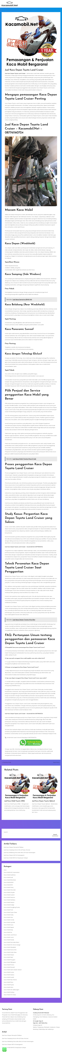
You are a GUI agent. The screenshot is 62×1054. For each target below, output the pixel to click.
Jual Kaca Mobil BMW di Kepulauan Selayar (16, 857)
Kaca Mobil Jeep (8, 929)
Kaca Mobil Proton (9, 964)
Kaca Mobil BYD (8, 885)
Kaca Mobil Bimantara (10, 880)
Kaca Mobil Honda (9, 919)
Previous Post (6, 762)
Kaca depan (8, 247)
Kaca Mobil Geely (8, 914)
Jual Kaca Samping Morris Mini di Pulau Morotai (17, 850)
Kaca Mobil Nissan (9, 954)
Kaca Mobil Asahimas (10, 875)
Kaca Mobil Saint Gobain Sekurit (12, 969)
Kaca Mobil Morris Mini (10, 949)
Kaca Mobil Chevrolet (10, 890)
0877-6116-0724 (43, 1023)
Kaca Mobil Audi (8, 877)
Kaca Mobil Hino (8, 917)
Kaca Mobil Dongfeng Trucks (12, 907)
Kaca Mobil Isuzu (8, 924)
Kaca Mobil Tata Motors (10, 979)
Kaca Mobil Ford (8, 909)
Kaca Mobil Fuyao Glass (10, 912)
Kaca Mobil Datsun (9, 902)
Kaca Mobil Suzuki (9, 977)
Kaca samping (9, 278)
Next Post (56, 762)
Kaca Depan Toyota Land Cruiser (18, 576)
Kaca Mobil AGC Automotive (11, 872)
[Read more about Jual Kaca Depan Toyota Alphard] (45, 786)
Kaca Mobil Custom (9, 894)
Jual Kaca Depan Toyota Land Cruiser (15, 73)
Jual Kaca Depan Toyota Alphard (43, 801)
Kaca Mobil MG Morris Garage (12, 944)
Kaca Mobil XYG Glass (10, 994)
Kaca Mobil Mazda (9, 939)
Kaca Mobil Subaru (9, 974)
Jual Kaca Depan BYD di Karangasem (14, 855)
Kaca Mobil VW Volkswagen (11, 989)
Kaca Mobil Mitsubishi (10, 947)
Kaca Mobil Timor (8, 982)
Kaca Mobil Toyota (9, 984)
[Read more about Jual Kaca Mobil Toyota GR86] (17, 786)
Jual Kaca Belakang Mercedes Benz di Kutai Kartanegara (19, 852)
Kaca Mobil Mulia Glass (10, 952)
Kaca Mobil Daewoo (9, 897)
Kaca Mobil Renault (9, 967)
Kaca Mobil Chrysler (9, 892)
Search (6, 832)
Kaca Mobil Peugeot (9, 959)
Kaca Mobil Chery (8, 887)
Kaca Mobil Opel (8, 957)
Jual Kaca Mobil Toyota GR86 (14, 801)
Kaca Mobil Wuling (9, 992)
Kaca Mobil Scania (9, 972)
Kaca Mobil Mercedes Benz (11, 942)
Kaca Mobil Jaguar (9, 927)
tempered (38, 322)
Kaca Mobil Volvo (8, 987)
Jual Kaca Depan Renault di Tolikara (13, 847)
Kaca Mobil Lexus (9, 937)
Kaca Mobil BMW (8, 882)
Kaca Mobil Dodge (9, 904)
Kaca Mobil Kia (8, 932)
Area (5, 870)
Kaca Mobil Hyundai (9, 922)
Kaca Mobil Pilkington (10, 962)
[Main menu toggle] (58, 4)
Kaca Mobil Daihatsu (9, 900)
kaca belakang (29, 309)
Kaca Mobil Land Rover (10, 934)
